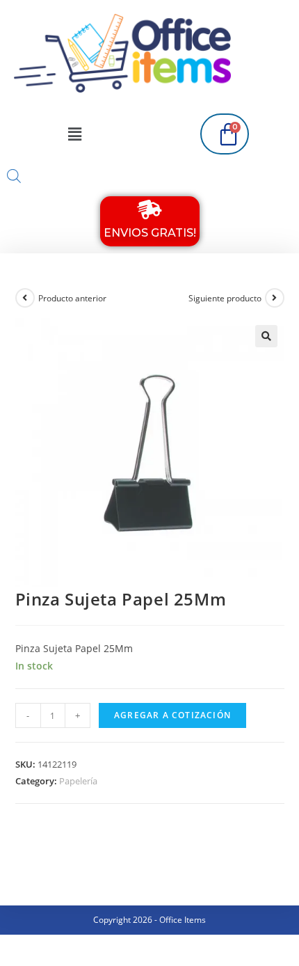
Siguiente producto (224, 298)
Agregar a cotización (172, 715)
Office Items (182, 920)
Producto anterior (72, 298)
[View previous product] (25, 298)
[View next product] (274, 298)
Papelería (78, 781)
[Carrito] (224, 134)
